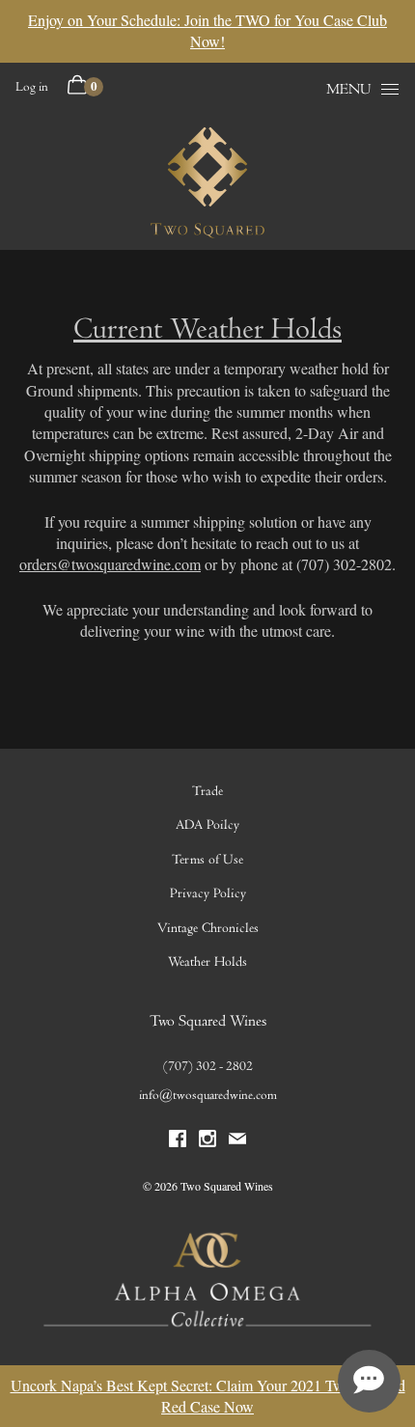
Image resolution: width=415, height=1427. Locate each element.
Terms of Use (207, 859)
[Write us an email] (237, 1143)
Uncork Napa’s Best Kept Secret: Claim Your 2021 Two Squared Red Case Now (208, 1395)
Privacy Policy (208, 893)
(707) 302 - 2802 (208, 1066)
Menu (349, 88)
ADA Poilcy (207, 824)
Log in (31, 87)
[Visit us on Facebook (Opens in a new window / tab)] (177, 1143)
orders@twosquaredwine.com (110, 564)
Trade (207, 790)
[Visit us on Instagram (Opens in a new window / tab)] (207, 1143)
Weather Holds (207, 961)
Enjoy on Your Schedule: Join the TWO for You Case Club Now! (207, 30)
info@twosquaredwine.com (208, 1095)
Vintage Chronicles (208, 927)
